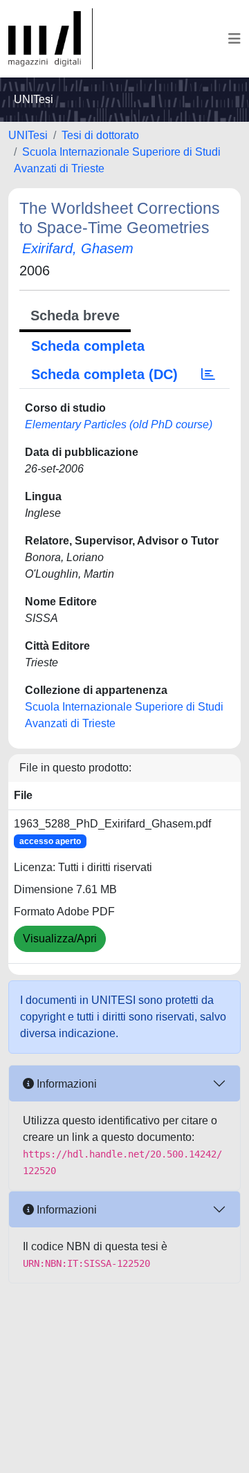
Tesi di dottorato (100, 135)
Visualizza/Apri (60, 938)
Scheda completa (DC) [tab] (104, 374)
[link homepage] (50, 38)
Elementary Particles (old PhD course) (118, 424)
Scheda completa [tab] (88, 346)
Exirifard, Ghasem (77, 248)
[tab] (208, 374)
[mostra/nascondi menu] (234, 39)
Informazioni (65, 1084)
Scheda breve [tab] (75, 315)
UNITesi (28, 135)
